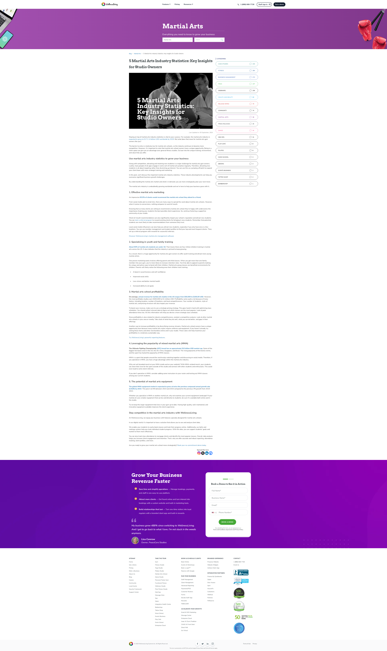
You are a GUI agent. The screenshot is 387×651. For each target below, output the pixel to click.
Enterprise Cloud (160, 625)
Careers (131, 580)
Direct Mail (184, 627)
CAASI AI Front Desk (188, 624)
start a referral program (143, 220)
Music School (159, 613)
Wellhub (210, 595)
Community (132, 583)
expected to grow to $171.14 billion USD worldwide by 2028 (151, 139)
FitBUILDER (185, 604)
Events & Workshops (188, 565)
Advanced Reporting (187, 586)
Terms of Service (210, 648)
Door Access (211, 583)
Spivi (208, 586)
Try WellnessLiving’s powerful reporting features (147, 337)
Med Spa (158, 592)
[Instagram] (199, 453)
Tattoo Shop (159, 610)
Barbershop (158, 607)
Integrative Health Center (163, 604)
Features (165, 4)
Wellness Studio (160, 586)
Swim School (159, 622)
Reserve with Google (187, 571)
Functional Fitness (161, 583)
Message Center (186, 615)
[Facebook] (210, 453)
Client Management (187, 583)
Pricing (177, 4)
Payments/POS (186, 589)
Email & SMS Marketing (188, 612)
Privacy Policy (199, 648)
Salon (157, 601)
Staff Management (187, 579)
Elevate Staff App (186, 598)
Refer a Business (134, 571)
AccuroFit (210, 589)
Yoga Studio (159, 568)
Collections (210, 592)
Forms (183, 595)
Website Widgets (212, 565)
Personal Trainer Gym (162, 580)
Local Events (133, 586)
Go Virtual (184, 630)
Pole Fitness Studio (161, 589)
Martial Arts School (161, 574)
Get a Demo (132, 565)
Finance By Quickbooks (214, 576)
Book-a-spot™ (185, 568)
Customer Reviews (187, 592)
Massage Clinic (159, 595)
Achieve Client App (213, 568)
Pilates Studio (159, 571)
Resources (187, 4)
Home (131, 562)
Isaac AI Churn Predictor (188, 621)
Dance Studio (159, 577)
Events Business (160, 616)
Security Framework (135, 589)
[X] (203, 453)
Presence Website (213, 562)
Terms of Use (247, 644)
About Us (132, 574)
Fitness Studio (159, 565)
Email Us (236, 565)
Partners (210, 598)
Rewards (184, 601)
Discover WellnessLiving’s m (151, 236)
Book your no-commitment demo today (191, 445)
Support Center (134, 592)
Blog (130, 577)
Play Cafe (158, 619)
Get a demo (279, 4)
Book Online (185, 562)
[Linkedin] (207, 453)
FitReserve (210, 601)
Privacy (255, 644)
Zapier (209, 579)
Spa (156, 598)
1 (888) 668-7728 (247, 4)
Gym (156, 562)
